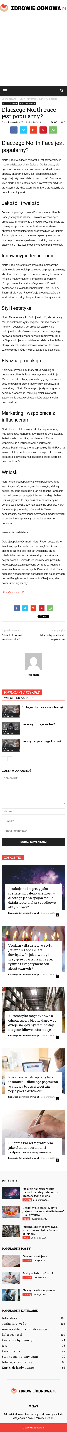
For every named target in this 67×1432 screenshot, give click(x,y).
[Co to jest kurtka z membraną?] (11, 711)
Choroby (27, 1294)
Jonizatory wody (14, 1323)
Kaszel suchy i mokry (17, 1340)
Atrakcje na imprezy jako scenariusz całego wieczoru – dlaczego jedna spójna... (40, 1192)
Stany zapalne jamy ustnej (20, 1356)
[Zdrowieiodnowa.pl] (33, 8)
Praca (26, 1238)
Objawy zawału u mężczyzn (39, 1290)
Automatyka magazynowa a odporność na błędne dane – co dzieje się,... (41, 1230)
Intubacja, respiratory (17, 1362)
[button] (62, 91)
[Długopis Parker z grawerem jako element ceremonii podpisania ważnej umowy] (33, 1132)
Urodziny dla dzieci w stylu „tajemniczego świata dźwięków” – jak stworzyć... (43, 1211)
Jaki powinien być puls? (38, 1273)
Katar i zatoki (11, 1351)
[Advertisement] (33, 51)
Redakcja (13, 122)
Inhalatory (9, 1318)
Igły (5, 1345)
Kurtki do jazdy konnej (18, 1367)
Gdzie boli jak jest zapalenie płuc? (12, 637)
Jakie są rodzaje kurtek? (38, 724)
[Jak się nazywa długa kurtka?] (11, 745)
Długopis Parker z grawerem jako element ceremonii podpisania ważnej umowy (30, 1147)
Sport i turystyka (10, 103)
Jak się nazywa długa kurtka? (41, 741)
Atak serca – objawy (35, 1256)
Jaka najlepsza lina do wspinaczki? (52, 637)
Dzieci (26, 1219)
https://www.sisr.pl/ (13, 592)
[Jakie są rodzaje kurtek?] (11, 728)
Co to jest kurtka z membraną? (42, 707)
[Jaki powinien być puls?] (11, 1278)
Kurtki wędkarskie (27, 103)
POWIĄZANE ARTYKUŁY (22, 692)
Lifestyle (27, 1200)
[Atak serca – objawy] (11, 1261)
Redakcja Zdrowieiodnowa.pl (23, 913)
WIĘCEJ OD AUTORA (19, 698)
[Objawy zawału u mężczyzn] (11, 1295)
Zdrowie (27, 1260)
